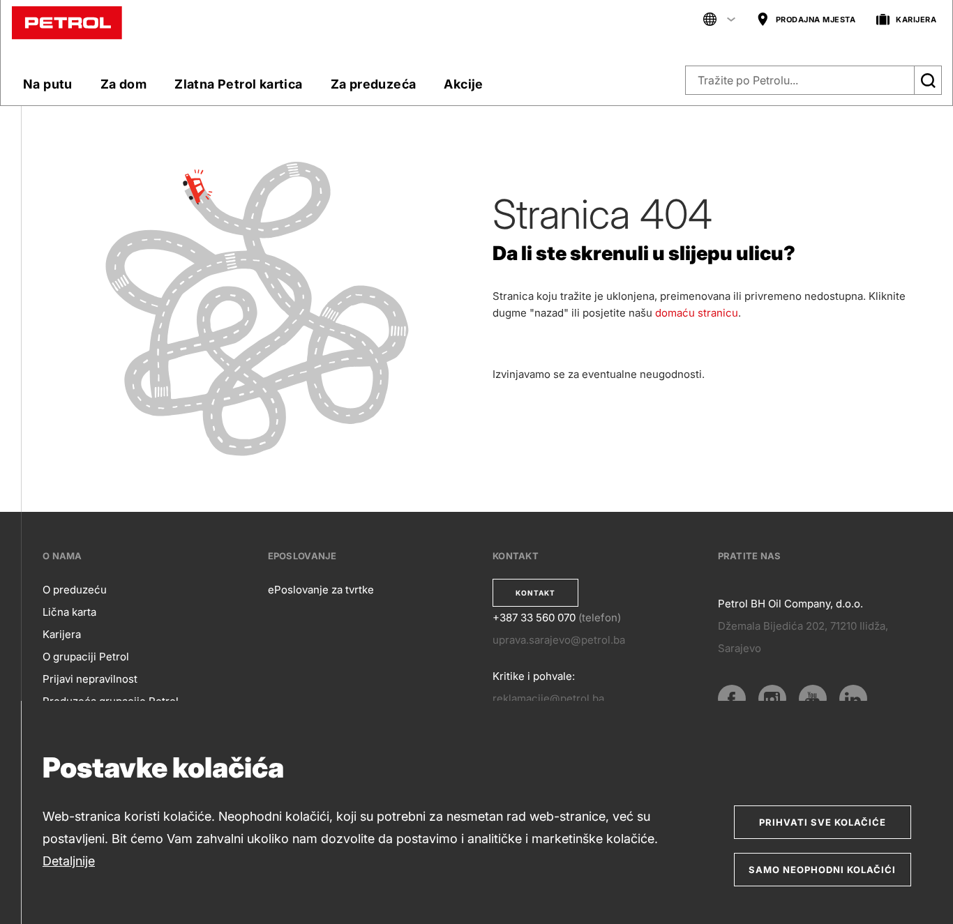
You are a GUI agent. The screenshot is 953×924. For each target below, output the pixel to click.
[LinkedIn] (853, 699)
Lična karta (69, 612)
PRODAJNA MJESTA (816, 19)
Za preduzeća (374, 84)
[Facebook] (732, 699)
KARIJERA (916, 19)
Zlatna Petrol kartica (238, 84)
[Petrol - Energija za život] (67, 22)
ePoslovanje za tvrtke (321, 589)
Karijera (62, 634)
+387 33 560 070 (534, 617)
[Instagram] (772, 699)
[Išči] (928, 80)
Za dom (123, 84)
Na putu (48, 84)
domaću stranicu (696, 312)
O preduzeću (75, 589)
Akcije (463, 84)
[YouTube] (813, 699)
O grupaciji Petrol (86, 656)
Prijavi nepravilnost (90, 679)
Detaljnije (69, 861)
